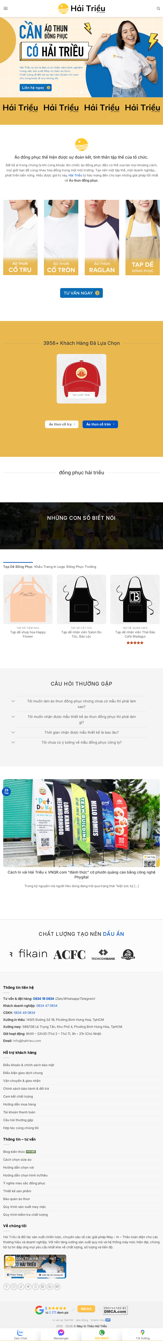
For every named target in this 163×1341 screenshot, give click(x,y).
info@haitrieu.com (27, 1041)
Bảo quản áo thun (16, 1199)
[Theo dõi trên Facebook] (6, 1286)
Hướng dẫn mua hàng (19, 1104)
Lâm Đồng (82, 1320)
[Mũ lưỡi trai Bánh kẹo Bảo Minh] (81, 378)
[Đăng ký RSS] (50, 1286)
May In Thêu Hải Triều (92, 1326)
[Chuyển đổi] (13, 701)
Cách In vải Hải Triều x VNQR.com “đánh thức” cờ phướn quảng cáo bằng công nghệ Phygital (81, 874)
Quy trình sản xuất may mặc (24, 1207)
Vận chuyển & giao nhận (22, 1081)
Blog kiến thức (14, 1152)
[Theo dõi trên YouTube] (57, 1286)
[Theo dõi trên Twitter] (28, 1286)
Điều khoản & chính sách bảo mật (28, 1065)
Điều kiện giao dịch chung (23, 1073)
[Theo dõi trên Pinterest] (42, 1286)
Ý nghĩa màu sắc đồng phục (24, 1183)
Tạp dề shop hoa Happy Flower (28, 634)
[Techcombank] (82, 954)
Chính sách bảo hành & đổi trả (26, 1089)
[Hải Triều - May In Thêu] (81, 8)
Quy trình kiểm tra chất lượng (25, 1215)
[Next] (154, 57)
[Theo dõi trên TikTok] (21, 1286)
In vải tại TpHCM (63, 1320)
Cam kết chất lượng (18, 1096)
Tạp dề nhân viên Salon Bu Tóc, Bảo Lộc (81, 634)
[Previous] (9, 57)
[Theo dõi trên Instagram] (14, 1286)
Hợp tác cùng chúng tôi (21, 1128)
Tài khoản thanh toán (19, 1112)
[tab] (18, 566)
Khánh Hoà (98, 1320)
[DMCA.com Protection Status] (115, 1310)
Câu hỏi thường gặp (18, 1120)
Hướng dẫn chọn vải (18, 1167)
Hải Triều (10, 1237)
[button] (5, 8)
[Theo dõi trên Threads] (35, 1286)
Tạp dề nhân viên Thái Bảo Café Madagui (135, 634)
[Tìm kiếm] (158, 8)
